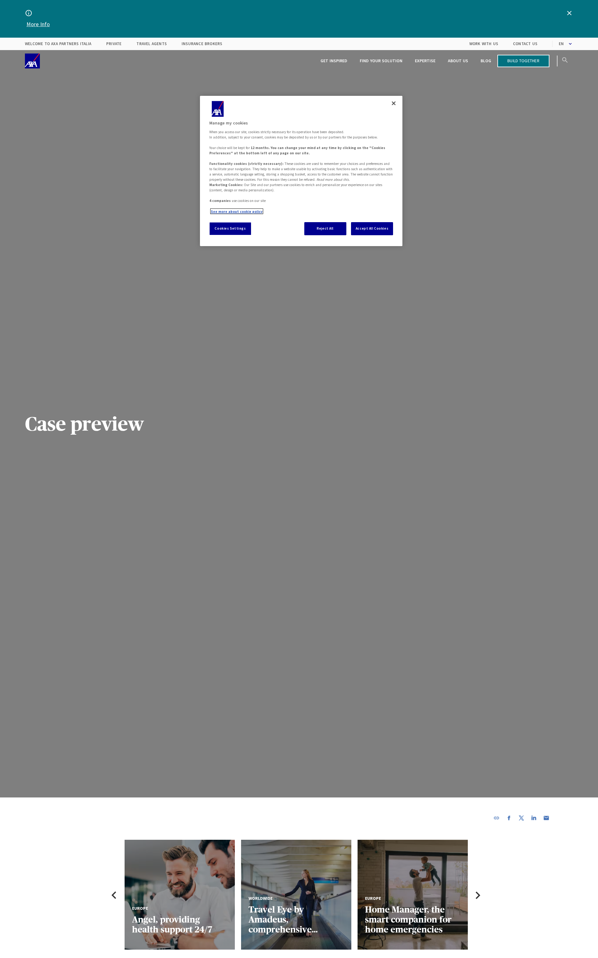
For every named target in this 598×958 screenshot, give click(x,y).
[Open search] (565, 61)
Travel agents (151, 43)
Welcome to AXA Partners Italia (58, 43)
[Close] (394, 103)
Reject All (325, 228)
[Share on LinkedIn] (534, 818)
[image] (32, 61)
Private (113, 43)
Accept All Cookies (372, 228)
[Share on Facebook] (509, 818)
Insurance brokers (202, 43)
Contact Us (525, 43)
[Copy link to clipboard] (496, 818)
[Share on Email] (546, 818)
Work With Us (483, 43)
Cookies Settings (230, 228)
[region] (301, 171)
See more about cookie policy (237, 211)
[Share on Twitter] (521, 818)
